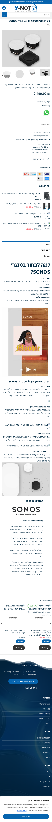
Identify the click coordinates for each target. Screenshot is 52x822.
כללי (48, 25)
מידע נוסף (46, 641)
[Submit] (4, 14)
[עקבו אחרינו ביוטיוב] (25, 688)
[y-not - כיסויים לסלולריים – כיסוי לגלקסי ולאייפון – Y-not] (26, 7)
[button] (48, 8)
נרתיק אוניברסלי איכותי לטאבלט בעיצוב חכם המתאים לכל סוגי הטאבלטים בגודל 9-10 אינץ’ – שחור (40, 633)
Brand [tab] (47, 256)
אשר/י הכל (26, 817)
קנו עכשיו (44, 647)
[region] (26, 809)
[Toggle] (47, 159)
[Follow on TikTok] (31, 688)
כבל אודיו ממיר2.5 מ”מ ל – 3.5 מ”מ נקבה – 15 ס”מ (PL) (14, 632)
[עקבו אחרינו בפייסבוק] (37, 688)
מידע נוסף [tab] (45, 250)
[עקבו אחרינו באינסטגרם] (34, 688)
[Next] (4, 48)
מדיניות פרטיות (21, 811)
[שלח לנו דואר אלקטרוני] (28, 688)
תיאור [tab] (47, 244)
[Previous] (46, 48)
